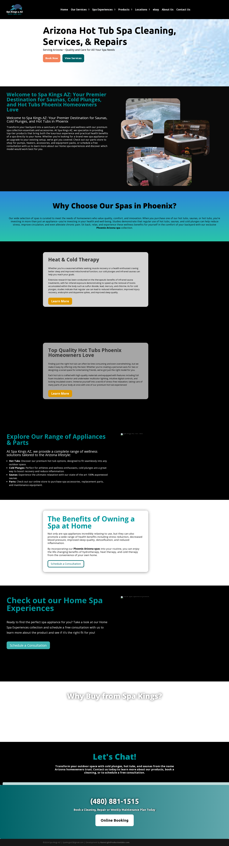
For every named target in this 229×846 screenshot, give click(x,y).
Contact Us (183, 10)
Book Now (51, 58)
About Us (167, 10)
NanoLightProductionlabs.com (114, 842)
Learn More (60, 301)
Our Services (79, 10)
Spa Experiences (102, 10)
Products (123, 10)
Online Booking (114, 820)
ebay (156, 10)
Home (64, 10)
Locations (141, 10)
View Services (73, 58)
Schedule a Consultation (66, 564)
